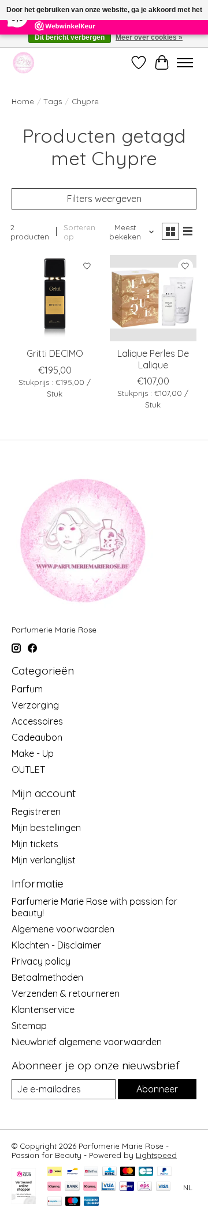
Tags (53, 101)
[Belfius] (91, 1172)
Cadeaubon (37, 737)
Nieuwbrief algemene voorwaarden (87, 1041)
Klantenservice (43, 1009)
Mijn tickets (35, 844)
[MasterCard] (127, 1172)
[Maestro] (72, 1202)
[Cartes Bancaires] (146, 1172)
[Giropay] (127, 1187)
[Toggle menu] (184, 62)
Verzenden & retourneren (66, 993)
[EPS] (145, 1187)
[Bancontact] (72, 1172)
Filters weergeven (104, 198)
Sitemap (29, 1025)
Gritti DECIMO (55, 353)
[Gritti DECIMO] (55, 298)
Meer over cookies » (149, 37)
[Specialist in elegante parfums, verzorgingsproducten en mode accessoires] (23, 62)
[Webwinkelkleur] (24, 1200)
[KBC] (109, 1172)
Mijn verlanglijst (44, 860)
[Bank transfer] (72, 1187)
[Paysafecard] (54, 1202)
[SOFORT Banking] (90, 1187)
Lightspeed (156, 1155)
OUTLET (28, 769)
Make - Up (33, 753)
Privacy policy (41, 961)
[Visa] (163, 1187)
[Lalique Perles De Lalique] (153, 298)
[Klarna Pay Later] (54, 1187)
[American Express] (91, 1202)
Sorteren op (79, 232)
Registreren (36, 811)
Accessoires (37, 721)
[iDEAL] (54, 1172)
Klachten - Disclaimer (56, 945)
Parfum (27, 689)
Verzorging (35, 705)
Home (23, 101)
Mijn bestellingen (46, 827)
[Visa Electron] (108, 1187)
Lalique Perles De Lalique (153, 359)
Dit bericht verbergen (70, 37)
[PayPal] (164, 1172)
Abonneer (157, 1089)
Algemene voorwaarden (63, 929)
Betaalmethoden (47, 977)
